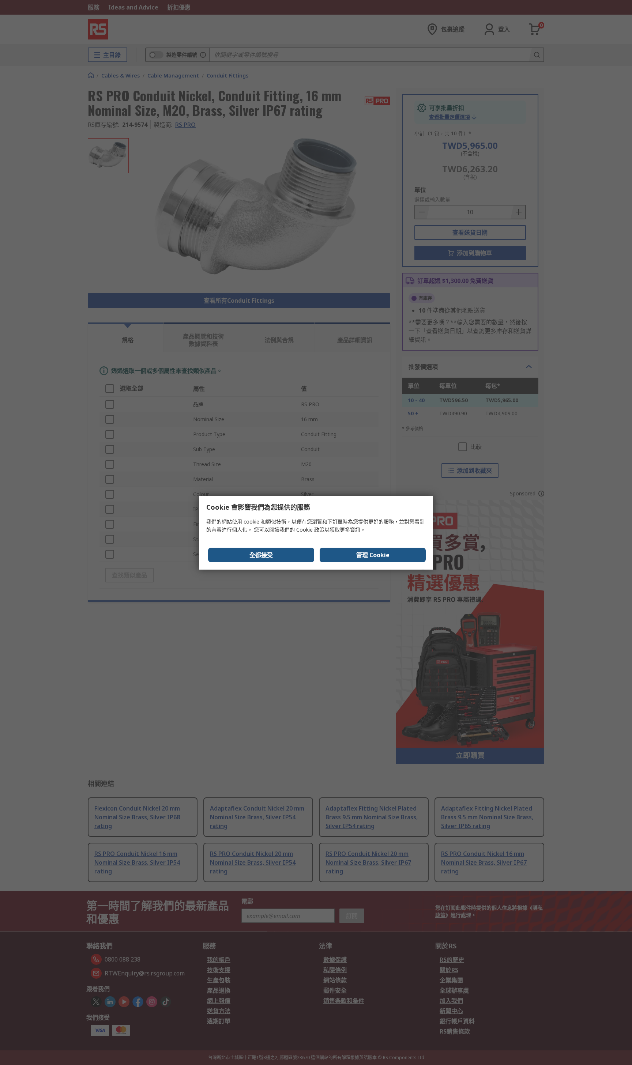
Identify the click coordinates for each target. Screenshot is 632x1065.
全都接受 (261, 555)
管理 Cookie (373, 555)
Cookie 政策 (310, 529)
